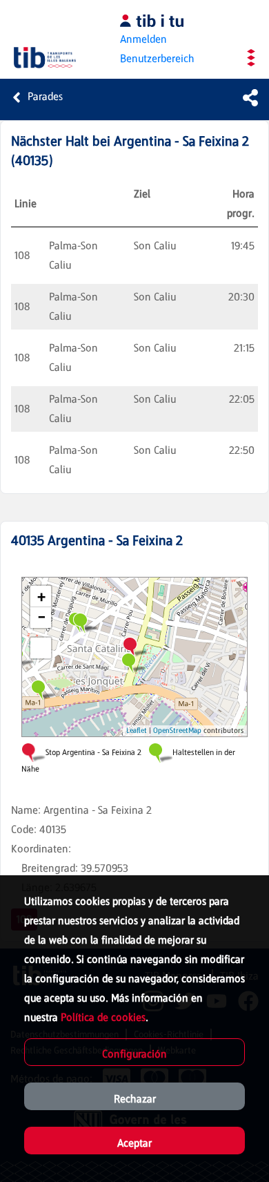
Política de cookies (103, 1017)
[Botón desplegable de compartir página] (250, 97)
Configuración (134, 1053)
